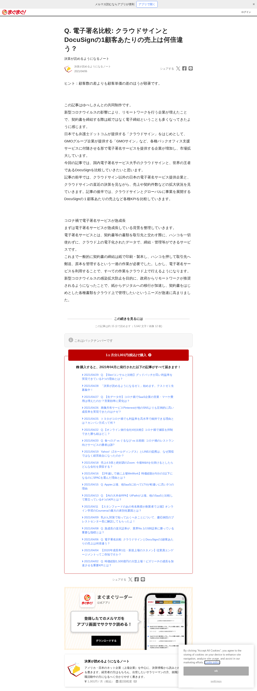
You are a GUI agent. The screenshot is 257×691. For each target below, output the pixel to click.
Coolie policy (212, 662)
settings (216, 681)
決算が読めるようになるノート (86, 58)
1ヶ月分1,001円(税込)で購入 (126, 355)
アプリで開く (147, 4)
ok (216, 670)
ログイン (246, 12)
